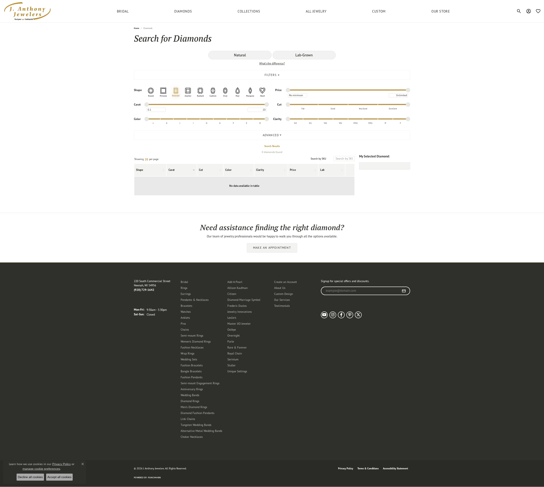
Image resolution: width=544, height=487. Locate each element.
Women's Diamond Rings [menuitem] (196, 341)
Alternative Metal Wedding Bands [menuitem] (201, 431)
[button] (519, 11)
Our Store (440, 11)
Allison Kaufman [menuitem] (237, 288)
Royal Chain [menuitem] (234, 353)
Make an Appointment (272, 248)
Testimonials (282, 305)
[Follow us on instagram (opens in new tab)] (332, 314)
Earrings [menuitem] (186, 294)
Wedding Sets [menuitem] (189, 359)
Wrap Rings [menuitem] (187, 353)
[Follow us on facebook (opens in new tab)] (341, 314)
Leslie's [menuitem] (231, 317)
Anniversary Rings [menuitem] (192, 389)
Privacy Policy (345, 468)
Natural (240, 55)
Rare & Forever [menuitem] (237, 347)
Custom (379, 11)
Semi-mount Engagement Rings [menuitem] (200, 383)
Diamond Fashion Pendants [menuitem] (197, 413)
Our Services (282, 299)
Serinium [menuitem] (232, 359)
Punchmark (154, 477)
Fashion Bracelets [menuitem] (192, 365)
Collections (249, 11)
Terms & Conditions (368, 468)
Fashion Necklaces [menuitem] (192, 347)
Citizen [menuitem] (231, 294)
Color (228, 170)
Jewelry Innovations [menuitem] (239, 311)
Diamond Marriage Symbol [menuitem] (243, 299)
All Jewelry (316, 11)
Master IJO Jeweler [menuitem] (239, 323)
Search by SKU (318, 158)
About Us (279, 288)
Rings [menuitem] (184, 288)
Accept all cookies (59, 477)
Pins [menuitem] (183, 323)
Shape (139, 170)
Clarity (260, 170)
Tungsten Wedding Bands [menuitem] (196, 425)
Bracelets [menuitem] (186, 305)
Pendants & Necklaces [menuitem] (195, 299)
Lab (322, 170)
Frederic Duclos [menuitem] (237, 305)
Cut (201, 170)
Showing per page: (146, 159)
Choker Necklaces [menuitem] (192, 436)
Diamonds (183, 11)
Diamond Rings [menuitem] (190, 401)
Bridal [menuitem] (184, 282)
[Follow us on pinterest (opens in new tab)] (349, 314)
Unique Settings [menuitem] (237, 371)
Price (293, 170)
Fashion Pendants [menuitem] (192, 377)
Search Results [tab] (272, 146)
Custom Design (283, 294)
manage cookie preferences (41, 468)
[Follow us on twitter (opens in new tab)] (358, 314)
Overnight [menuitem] (233, 335)
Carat (172, 170)
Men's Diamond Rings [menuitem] (194, 407)
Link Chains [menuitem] (188, 419)
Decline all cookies (30, 477)
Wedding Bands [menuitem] (190, 395)
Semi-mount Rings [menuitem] (192, 335)
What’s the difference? (272, 63)
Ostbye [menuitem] (231, 329)
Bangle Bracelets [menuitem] (191, 371)
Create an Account (285, 282)
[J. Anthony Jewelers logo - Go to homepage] (27, 11)
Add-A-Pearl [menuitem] (234, 282)
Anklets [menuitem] (185, 317)
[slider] (288, 90)
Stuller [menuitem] (231, 365)
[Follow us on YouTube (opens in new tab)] (324, 314)
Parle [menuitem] (230, 341)
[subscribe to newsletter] (404, 291)
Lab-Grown (304, 55)
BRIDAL (123, 11)
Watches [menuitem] (186, 311)
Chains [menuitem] (185, 329)
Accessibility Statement (395, 468)
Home (136, 28)
